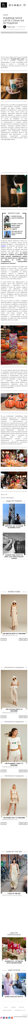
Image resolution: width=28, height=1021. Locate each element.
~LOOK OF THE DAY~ (14, 893)
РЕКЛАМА (21, 1007)
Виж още (23, 639)
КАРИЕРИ (13, 1007)
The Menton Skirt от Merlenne (14, 633)
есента (3, 246)
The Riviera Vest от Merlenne (14, 818)
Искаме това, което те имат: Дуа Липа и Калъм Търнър (14, 556)
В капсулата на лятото (14, 996)
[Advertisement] (14, 156)
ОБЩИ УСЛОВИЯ (7, 1010)
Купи (3, 639)
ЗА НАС (6, 1007)
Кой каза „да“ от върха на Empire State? (16, 232)
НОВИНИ (5, 14)
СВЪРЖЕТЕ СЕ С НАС (20, 1010)
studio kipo (25, 1015)
